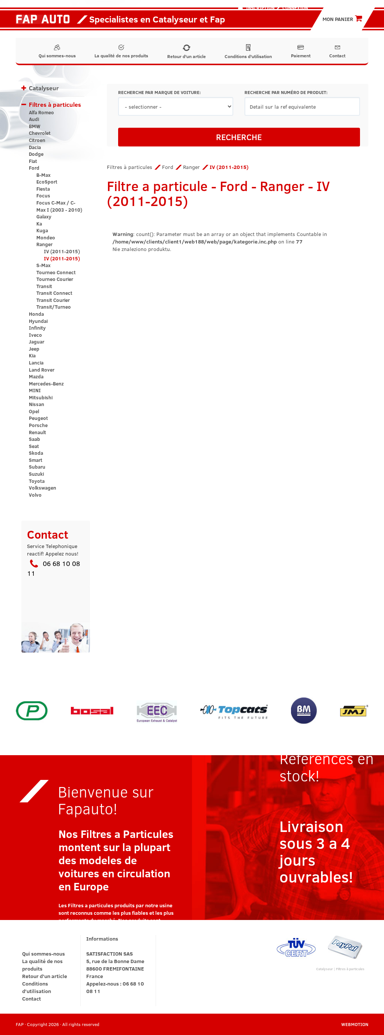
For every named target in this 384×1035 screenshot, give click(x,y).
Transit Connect (54, 293)
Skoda (36, 453)
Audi (34, 119)
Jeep (34, 348)
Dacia (35, 147)
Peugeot (38, 418)
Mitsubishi (40, 397)
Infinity (37, 327)
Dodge (36, 154)
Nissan (36, 404)
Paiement (300, 55)
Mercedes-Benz (46, 383)
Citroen (37, 140)
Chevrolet (40, 133)
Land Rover (41, 369)
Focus (43, 195)
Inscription (260, 7)
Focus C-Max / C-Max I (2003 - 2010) (59, 206)
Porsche (38, 425)
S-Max (43, 265)
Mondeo (45, 237)
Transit (44, 286)
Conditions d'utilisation (248, 56)
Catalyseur (44, 88)
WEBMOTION (354, 1024)
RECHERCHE (239, 136)
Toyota (37, 481)
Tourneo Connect (56, 272)
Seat (34, 446)
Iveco (35, 335)
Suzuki (36, 473)
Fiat (33, 161)
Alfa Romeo (41, 112)
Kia (32, 355)
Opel (34, 411)
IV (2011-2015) (62, 251)
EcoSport (46, 181)
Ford (34, 167)
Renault (37, 432)
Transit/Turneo (53, 306)
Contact (337, 55)
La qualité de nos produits (121, 55)
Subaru (37, 466)
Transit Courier (53, 300)
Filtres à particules (55, 104)
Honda (36, 314)
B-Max (43, 175)
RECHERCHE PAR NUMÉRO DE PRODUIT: (285, 92)
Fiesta (43, 188)
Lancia (36, 362)
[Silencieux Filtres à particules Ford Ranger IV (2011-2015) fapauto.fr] (45, 18)
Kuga (42, 230)
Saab (34, 439)
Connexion (295, 7)
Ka (39, 223)
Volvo (35, 494)
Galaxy (43, 216)
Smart (35, 460)
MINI (35, 390)
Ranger (44, 244)
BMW (34, 126)
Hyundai (38, 321)
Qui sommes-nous (57, 55)
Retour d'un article (186, 56)
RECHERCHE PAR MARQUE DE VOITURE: (159, 92)
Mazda (36, 376)
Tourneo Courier (54, 279)
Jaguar (36, 341)
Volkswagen (42, 487)
